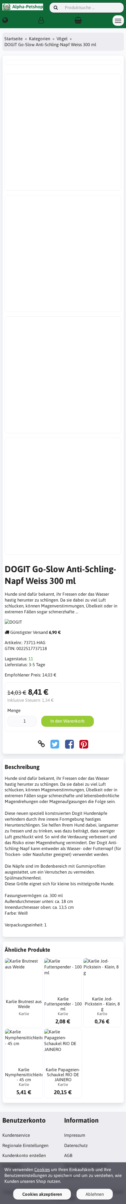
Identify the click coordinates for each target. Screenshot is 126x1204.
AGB (68, 1155)
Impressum (74, 1135)
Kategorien (39, 38)
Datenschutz (76, 1145)
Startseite (13, 38)
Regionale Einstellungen (25, 1145)
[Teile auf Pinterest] (83, 743)
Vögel (62, 38)
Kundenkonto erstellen (24, 1155)
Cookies (42, 1169)
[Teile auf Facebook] (69, 743)
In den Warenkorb (67, 720)
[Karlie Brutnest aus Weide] (23, 977)
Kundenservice (16, 1135)
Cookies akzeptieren (42, 1194)
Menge (14, 710)
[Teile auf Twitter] (54, 743)
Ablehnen (95, 1194)
